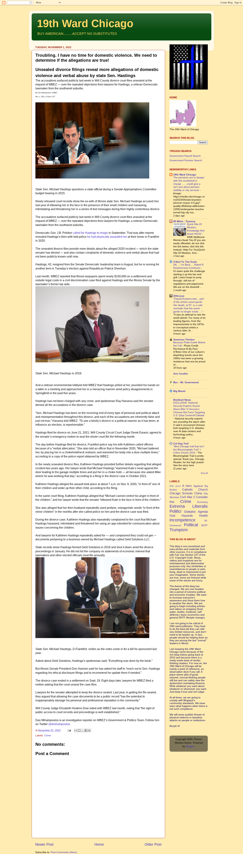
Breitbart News (182, 399)
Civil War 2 (187, 497)
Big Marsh (179, 391)
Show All (204, 473)
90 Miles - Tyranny (184, 221)
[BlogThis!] (79, 730)
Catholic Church (195, 489)
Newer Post (44, 844)
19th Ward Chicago (85, 23)
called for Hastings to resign (90, 232)
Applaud (198, 486)
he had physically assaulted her (107, 236)
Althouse (178, 295)
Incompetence (183, 520)
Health (203, 515)
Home (99, 844)
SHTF (204, 525)
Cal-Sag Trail (181, 443)
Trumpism (179, 529)
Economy (202, 502)
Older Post (153, 844)
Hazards (187, 515)
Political (191, 524)
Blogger (190, 746)
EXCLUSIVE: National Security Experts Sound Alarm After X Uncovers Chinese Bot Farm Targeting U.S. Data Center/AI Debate (189, 409)
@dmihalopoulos (59, 724)
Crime (47, 735)
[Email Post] (69, 730)
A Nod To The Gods (185, 261)
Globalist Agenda (196, 511)
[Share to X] (82, 730)
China (198, 493)
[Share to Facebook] (86, 730)
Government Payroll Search (185, 155)
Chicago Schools (181, 493)
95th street (175, 486)
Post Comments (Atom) (64, 852)
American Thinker (184, 339)
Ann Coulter (180, 373)
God (172, 515)
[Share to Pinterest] (89, 730)
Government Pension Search (186, 160)
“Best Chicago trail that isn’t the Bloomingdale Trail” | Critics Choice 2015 (188, 449)
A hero (187, 486)
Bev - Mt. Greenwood (186, 382)
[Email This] (76, 730)
